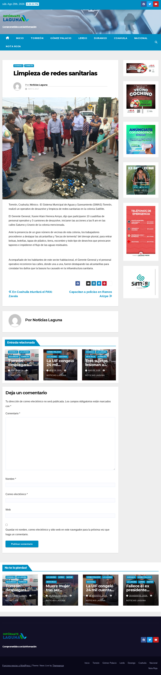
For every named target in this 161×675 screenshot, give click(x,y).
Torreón (37, 38)
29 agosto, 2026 (17, 596)
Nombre (11, 479)
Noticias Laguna (38, 84)
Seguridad (13, 357)
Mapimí (69, 577)
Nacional (141, 38)
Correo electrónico (17, 494)
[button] (156, 42)
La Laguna (24, 352)
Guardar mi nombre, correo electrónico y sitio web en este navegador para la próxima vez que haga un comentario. (57, 532)
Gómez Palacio (61, 38)
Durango (100, 38)
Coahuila (120, 38)
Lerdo (82, 38)
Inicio (20, 38)
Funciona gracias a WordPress (16, 665)
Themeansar (58, 665)
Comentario (13, 413)
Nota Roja (13, 46)
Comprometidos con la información (19, 26)
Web (8, 509)
